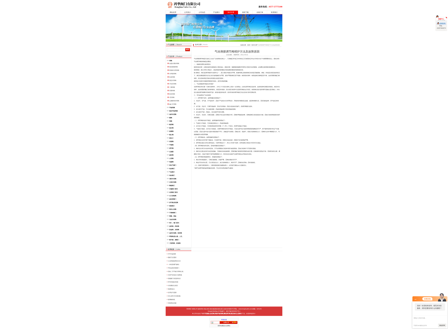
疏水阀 (171, 128)
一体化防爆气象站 (173, 264)
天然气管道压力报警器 (175, 275)
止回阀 (171, 158)
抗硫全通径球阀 (174, 63)
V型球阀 (171, 97)
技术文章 (231, 12)
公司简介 (187, 12)
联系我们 (274, 12)
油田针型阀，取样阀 (175, 233)
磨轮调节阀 (227, 313)
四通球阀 (172, 90)
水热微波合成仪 (173, 285)
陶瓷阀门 (172, 185)
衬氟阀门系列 (173, 189)
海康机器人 (171, 289)
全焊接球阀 (172, 73)
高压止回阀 (172, 209)
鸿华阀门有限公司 (199, 5)
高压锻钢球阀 (173, 67)
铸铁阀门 (172, 206)
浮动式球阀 (172, 84)
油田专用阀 (172, 114)
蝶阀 (170, 118)
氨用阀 (171, 124)
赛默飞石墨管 (172, 257)
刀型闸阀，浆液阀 (174, 243)
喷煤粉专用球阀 (174, 70)
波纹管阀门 (172, 199)
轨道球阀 (172, 77)
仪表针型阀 (172, 182)
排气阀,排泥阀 (173, 202)
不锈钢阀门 (172, 212)
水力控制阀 (172, 196)
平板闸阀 (172, 107)
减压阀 (171, 155)
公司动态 (202, 12)
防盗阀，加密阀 (174, 229)
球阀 (170, 60)
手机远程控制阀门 (173, 268)
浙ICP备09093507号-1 (233, 311)
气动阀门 (172, 172)
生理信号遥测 (172, 292)
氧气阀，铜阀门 (174, 240)
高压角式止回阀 (236, 313)
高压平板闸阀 (173, 111)
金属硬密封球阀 (174, 101)
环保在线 (224, 319)
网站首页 (173, 12)
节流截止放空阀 (209, 313)
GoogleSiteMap (213, 311)
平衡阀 (171, 145)
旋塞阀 (171, 131)
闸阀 (170, 121)
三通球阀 (172, 87)
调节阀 (171, 148)
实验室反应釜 (172, 303)
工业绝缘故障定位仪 (174, 261)
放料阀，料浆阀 (174, 226)
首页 (248, 45)
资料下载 (245, 12)
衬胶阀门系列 (173, 192)
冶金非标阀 (172, 219)
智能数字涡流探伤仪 (174, 278)
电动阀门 (172, 168)
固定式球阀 (172, 80)
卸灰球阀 (172, 94)
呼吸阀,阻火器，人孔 (175, 236)
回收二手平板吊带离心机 (175, 271)
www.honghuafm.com (245, 309)
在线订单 (260, 12)
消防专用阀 (172, 179)
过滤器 (171, 151)
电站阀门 (172, 175)
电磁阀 (171, 162)
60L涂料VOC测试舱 (174, 296)
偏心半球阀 (172, 104)
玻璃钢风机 (171, 299)
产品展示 (216, 12)
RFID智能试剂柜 (173, 282)
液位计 (171, 138)
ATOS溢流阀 (172, 254)
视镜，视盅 (172, 216)
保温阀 (171, 141)
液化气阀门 (172, 165)
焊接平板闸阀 (219, 313)
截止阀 (171, 135)
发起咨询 (442, 325)
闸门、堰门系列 (174, 223)
